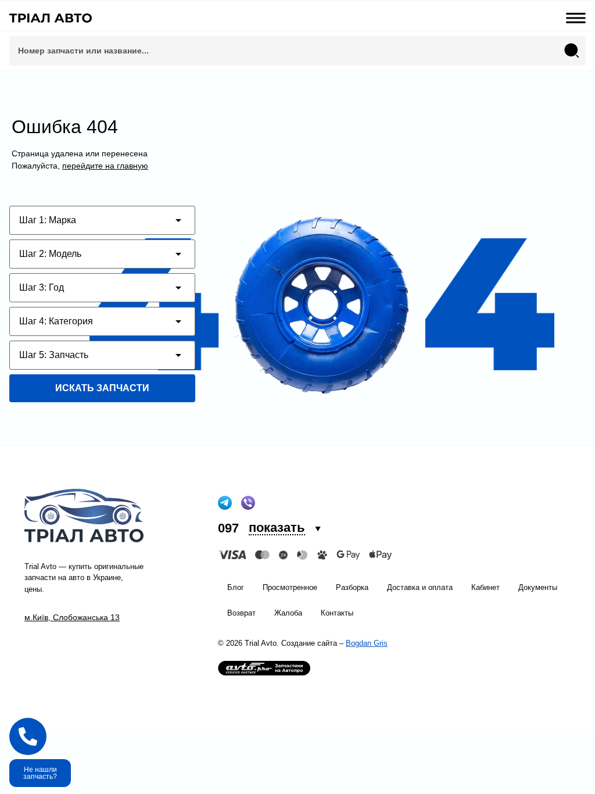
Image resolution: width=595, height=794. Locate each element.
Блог (235, 587)
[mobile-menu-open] (576, 18)
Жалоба (288, 613)
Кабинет (485, 587)
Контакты (337, 613)
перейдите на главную (105, 165)
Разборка (352, 587)
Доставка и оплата (420, 587)
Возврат (241, 613)
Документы (537, 587)
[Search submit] (572, 51)
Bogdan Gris (367, 643)
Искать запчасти (102, 388)
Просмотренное (290, 587)
